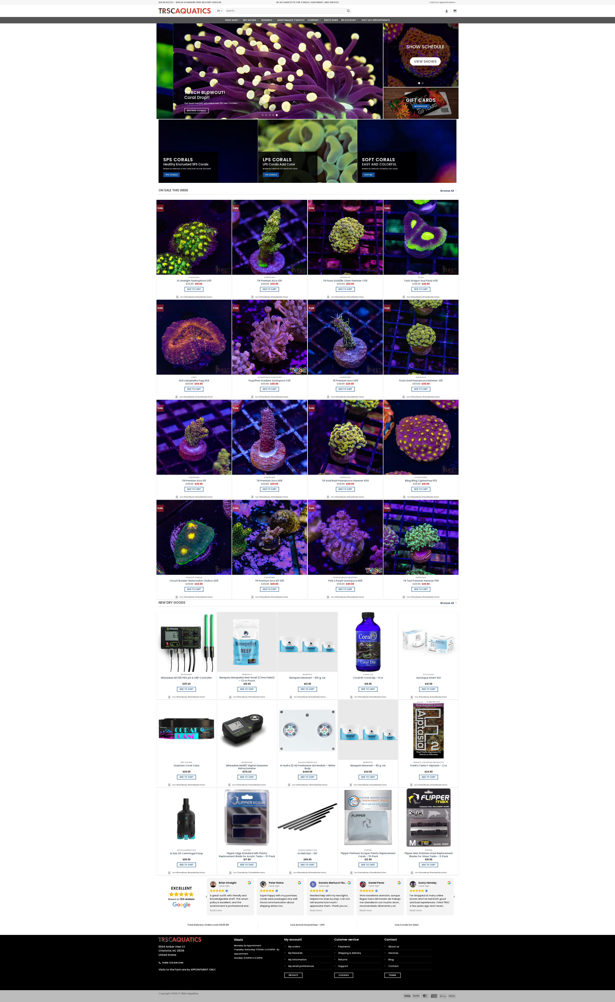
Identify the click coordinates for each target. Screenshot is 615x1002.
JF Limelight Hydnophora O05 (193, 280)
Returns (342, 959)
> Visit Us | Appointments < (442, 2)
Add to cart (194, 289)
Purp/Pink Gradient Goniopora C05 (270, 380)
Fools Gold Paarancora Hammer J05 (421, 380)
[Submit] (348, 11)
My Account (348, 20)
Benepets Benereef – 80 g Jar (368, 765)
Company (313, 20)
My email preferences (301, 966)
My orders (294, 946)
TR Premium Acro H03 (345, 380)
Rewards (266, 20)
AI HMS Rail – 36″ (307, 853)
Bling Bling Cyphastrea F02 (421, 480)
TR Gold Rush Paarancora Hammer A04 (345, 480)
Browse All (447, 191)
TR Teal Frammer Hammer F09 (421, 580)
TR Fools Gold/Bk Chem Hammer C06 (345, 280)
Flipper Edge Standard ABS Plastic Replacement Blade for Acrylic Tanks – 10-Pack (247, 855)
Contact (393, 966)
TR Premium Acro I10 (194, 480)
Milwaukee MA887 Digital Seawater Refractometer (247, 767)
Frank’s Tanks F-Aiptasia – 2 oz (428, 765)
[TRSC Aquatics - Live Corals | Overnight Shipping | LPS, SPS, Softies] (185, 11)
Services (393, 953)
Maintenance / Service (290, 20)
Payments (344, 946)
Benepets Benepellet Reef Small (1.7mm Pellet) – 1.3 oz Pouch (247, 679)
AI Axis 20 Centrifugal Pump (186, 853)
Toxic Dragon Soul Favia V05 (421, 280)
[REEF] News (331, 20)
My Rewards (295, 953)
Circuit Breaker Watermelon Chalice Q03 (194, 580)
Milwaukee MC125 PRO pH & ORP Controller (186, 677)
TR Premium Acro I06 (269, 280)
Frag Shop (231, 20)
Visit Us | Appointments (375, 20)
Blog (391, 959)
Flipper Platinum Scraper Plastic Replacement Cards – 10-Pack (368, 855)
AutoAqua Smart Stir (428, 677)
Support (343, 966)
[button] (446, 10)
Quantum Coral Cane (186, 765)
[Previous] (165, 71)
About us (393, 946)
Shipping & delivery (349, 953)
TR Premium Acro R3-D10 (269, 580)
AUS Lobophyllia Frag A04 (194, 380)
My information (297, 959)
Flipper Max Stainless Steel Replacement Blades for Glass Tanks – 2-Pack (429, 855)
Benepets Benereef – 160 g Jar (307, 677)
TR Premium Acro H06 (269, 480)
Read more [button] (216, 910)
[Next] (374, 71)
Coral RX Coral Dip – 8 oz (368, 677)
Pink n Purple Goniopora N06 (345, 580)
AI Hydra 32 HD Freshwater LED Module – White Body (307, 767)
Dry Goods (249, 20)
